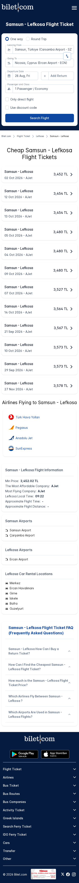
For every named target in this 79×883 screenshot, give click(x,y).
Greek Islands (13, 818)
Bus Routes (11, 794)
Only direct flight (21, 99)
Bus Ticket (11, 785)
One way (16, 39)
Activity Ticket (13, 810)
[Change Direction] (67, 56)
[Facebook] (68, 874)
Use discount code (23, 107)
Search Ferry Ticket (17, 826)
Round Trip (39, 39)
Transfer (9, 851)
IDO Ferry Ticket (15, 834)
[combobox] (43, 49)
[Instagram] (74, 874)
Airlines (8, 777)
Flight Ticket (12, 769)
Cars (6, 843)
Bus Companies (14, 802)
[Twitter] (62, 874)
